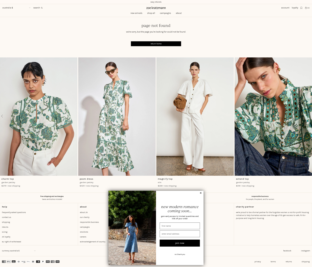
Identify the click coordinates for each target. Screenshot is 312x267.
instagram (305, 251)
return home (156, 44)
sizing (4, 232)
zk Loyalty (6, 237)
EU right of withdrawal (11, 241)
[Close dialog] (200, 193)
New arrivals (136, 13)
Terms (273, 261)
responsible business (89, 222)
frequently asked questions (14, 212)
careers (83, 237)
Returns (289, 261)
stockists (84, 232)
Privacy (257, 261)
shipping (6, 222)
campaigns (85, 227)
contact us (6, 217)
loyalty (295, 7)
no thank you (180, 254)
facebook (287, 251)
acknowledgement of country (92, 241)
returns (5, 227)
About (179, 13)
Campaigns (165, 13)
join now (179, 243)
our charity (84, 217)
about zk (84, 212)
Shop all (151, 13)
